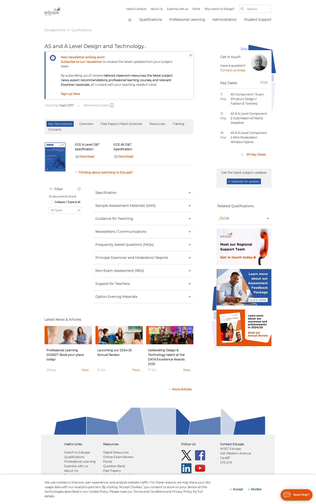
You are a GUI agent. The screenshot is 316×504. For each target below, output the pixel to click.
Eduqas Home (55, 30)
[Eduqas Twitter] (186, 455)
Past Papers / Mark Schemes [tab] (121, 124)
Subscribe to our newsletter (81, 62)
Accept (238, 489)
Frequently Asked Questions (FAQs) (124, 245)
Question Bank (114, 466)
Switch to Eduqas (77, 452)
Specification (106, 193)
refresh (79, 189)
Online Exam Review (118, 457)
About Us (157, 9)
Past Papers (112, 470)
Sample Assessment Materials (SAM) (125, 206)
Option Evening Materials (116, 297)
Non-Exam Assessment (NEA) (119, 271)
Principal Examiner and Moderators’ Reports (131, 258)
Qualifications (81, 30)
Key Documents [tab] (60, 124)
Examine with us (177, 9)
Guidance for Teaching (114, 219)
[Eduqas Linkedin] (186, 468)
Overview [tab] (86, 124)
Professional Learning (80, 461)
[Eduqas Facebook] (200, 455)
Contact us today (232, 70)
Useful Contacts (136, 9)
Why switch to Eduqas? (219, 9)
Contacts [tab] (54, 129)
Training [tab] (178, 124)
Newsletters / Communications (120, 232)
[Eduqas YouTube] (200, 468)
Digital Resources (116, 452)
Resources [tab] (157, 124)
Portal (196, 9)
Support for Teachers (112, 284)
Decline (256, 489)
